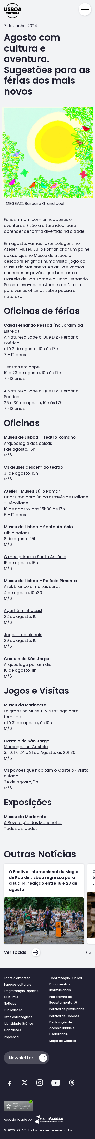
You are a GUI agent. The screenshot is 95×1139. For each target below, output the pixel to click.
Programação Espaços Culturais (21, 994)
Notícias (10, 1003)
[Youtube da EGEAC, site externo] (56, 1083)
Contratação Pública (65, 978)
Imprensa (11, 1037)
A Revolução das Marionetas (33, 823)
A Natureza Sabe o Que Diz (31, 337)
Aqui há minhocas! (23, 611)
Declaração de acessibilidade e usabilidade (62, 1028)
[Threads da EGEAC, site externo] (72, 1083)
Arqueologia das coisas (28, 443)
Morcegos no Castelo (26, 747)
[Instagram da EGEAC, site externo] (39, 1083)
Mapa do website (62, 1041)
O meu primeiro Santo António (35, 557)
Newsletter (21, 1057)
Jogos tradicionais (23, 635)
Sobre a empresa (17, 978)
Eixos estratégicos (18, 1017)
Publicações (13, 1010)
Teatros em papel (22, 367)
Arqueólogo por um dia (28, 664)
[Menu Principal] (85, 9)
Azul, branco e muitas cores (32, 586)
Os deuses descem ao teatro (33, 467)
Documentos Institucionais (60, 987)
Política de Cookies (64, 1016)
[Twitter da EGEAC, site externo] (24, 1083)
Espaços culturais (17, 984)
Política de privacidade (67, 1009)
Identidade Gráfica (18, 1023)
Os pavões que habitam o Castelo (39, 770)
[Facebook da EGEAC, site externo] (9, 1083)
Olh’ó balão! (16, 533)
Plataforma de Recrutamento (61, 1000)
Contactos (12, 1030)
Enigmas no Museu (23, 711)
